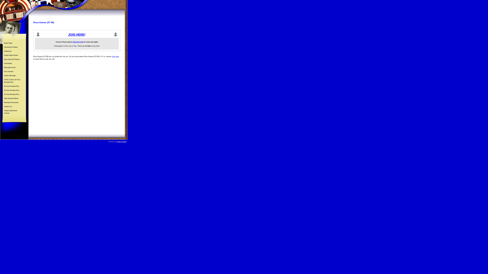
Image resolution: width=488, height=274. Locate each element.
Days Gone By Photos (12, 59)
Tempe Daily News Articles (10, 112)
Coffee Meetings (10, 75)
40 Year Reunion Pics (11, 90)
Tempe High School (11, 55)
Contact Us (8, 106)
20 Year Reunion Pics (11, 94)
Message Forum (10, 67)
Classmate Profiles (11, 47)
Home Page (8, 43)
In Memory (8, 51)
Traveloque (8, 63)
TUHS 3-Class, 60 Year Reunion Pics (12, 81)
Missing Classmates (11, 102)
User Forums (8, 71)
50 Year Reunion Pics (11, 86)
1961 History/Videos (11, 98)
